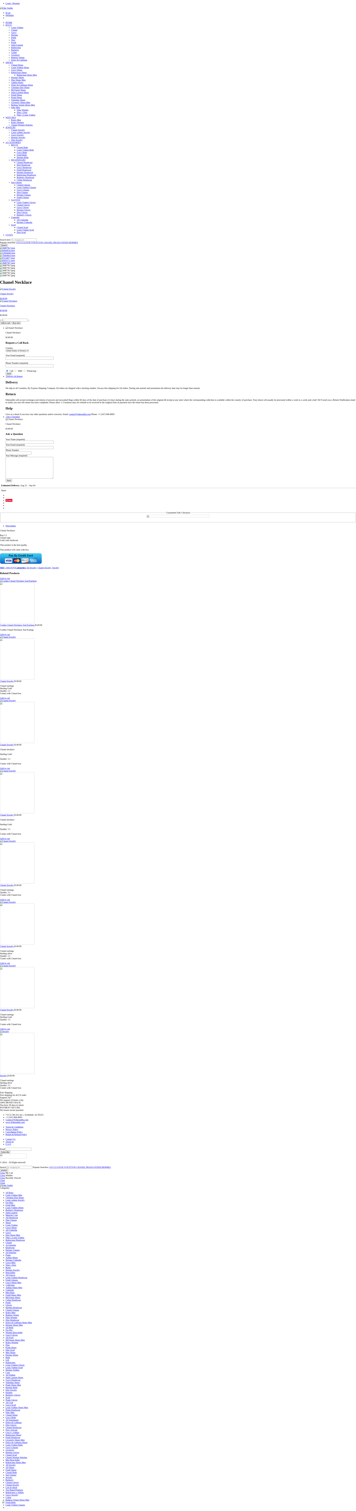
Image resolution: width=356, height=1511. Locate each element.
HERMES (73, 242)
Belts (8, 1357)
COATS (9, 235)
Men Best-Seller (13, 1460)
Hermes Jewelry (18, 137)
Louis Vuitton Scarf (25, 230)
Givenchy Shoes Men (20, 102)
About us (10, 1142)
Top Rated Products (14, 1490)
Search (4, 245)
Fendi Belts (22, 155)
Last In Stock (11, 1487)
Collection (10, 1285)
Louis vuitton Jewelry (20, 132)
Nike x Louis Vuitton (26, 115)
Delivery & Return (14, 376)
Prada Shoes (16, 97)
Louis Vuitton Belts (25, 150)
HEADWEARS (18, 160)
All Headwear (12, 1217)
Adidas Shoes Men (14, 1287)
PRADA (57, 242)
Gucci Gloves (23, 207)
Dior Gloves (22, 212)
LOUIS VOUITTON (34, 242)
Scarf (13, 225)
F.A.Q (8, 1144)
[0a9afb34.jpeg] (7, 250)
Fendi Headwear (24, 170)
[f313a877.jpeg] (7, 258)
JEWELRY (11, 127)
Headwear (10, 1247)
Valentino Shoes (18, 100)
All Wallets (10, 1375)
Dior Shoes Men (18, 80)
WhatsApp (31, 371)
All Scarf (9, 1337)
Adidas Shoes (17, 82)
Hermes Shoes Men (14, 1325)
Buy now (16, 323)
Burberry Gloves (24, 215)
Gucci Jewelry (17, 135)
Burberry (15, 50)
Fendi (13, 42)
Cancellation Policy (14, 1132)
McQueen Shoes (18, 90)
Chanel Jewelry (18, 130)
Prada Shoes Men (13, 1385)
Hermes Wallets (12, 1370)
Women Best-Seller (14, 1332)
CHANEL (48, 242)
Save (10, 500)
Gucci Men (10, 1262)
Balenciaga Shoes (19, 72)
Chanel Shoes (17, 65)
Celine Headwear (24, 180)
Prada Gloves (11, 1400)
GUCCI (20, 242)
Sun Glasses (16, 182)
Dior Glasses (22, 192)
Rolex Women (17, 122)
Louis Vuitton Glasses (26, 187)
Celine (14, 52)
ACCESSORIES (13, 142)
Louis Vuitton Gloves (26, 202)
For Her (9, 1330)
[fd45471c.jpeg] (7, 260)
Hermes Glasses (24, 195)
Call (11, 371)
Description (11, 526)
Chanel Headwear (25, 162)
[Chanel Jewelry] (178, 658)
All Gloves (10, 1275)
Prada (13, 37)
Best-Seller (10, 1272)
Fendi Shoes (16, 95)
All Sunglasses (12, 1420)
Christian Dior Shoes (20, 87)
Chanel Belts (22, 147)
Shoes (8, 1222)
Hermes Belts (23, 157)
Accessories (11, 1245)
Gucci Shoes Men (13, 1282)
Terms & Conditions (14, 1127)
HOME (9, 22)
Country (9, 348)
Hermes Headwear (25, 172)
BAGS (9, 25)
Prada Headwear (13, 1410)
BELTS (14, 145)
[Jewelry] (178, 1052)
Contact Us (10, 1139)
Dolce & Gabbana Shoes (22, 85)
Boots (8, 1267)
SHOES (9, 62)
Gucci (13, 32)
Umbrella (15, 217)
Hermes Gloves (23, 210)
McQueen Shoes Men (15, 1340)
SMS (20, 371)
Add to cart (5, 323)
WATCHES (11, 117)
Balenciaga (16, 47)
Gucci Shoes (16, 70)
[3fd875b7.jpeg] (7, 248)
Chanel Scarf (22, 227)
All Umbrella (22, 220)
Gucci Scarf (11, 1405)
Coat (8, 1372)
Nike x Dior (22, 112)
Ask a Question (13, 417)
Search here (5, 240)
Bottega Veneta (17, 57)
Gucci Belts (22, 152)
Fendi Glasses (23, 197)
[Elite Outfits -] (6, 8)
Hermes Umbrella (24, 222)
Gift (7, 1360)
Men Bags (10, 1292)
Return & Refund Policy (16, 1134)
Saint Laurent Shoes (20, 92)
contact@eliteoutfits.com (80, 414)
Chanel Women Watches (22, 125)
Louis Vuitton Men (14, 1195)
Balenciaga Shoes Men (27, 75)
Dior (13, 40)
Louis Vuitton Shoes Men (17, 1407)
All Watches (11, 1252)
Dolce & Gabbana (19, 60)
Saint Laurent (17, 45)
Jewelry (55, 568)
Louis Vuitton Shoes (20, 67)
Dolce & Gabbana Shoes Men (19, 1322)
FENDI (65, 242)
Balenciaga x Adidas (15, 1492)
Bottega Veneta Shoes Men (23, 105)
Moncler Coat (12, 1215)
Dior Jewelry (17, 140)
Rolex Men (16, 120)
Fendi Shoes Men (13, 1295)
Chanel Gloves (23, 205)
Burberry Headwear (25, 177)
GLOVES (15, 200)
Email (2, 1149)
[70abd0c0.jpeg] (7, 255)
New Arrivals (11, 1430)
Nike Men (15, 107)
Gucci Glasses (23, 190)
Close (2, 1173)
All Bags (9, 1192)
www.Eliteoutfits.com (15, 1122)
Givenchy (15, 55)
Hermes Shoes (17, 77)
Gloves (9, 1305)
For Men (9, 1202)
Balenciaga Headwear (26, 175)
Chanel (14, 30)
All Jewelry (31, 568)
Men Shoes (10, 1352)
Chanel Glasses (23, 185)
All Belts (9, 1327)
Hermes (14, 35)
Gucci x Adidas (12, 1432)
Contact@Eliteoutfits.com (17, 1120)
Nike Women (22, 110)
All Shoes (10, 1467)
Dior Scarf (21, 232)
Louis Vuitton (17, 27)
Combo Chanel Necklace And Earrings (17, 625)
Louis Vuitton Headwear (16, 1277)
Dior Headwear (23, 165)
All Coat (9, 1402)
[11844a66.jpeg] (7, 253)
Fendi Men (10, 1205)
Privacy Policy (12, 1129)
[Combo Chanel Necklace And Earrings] (178, 602)
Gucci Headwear (24, 167)
